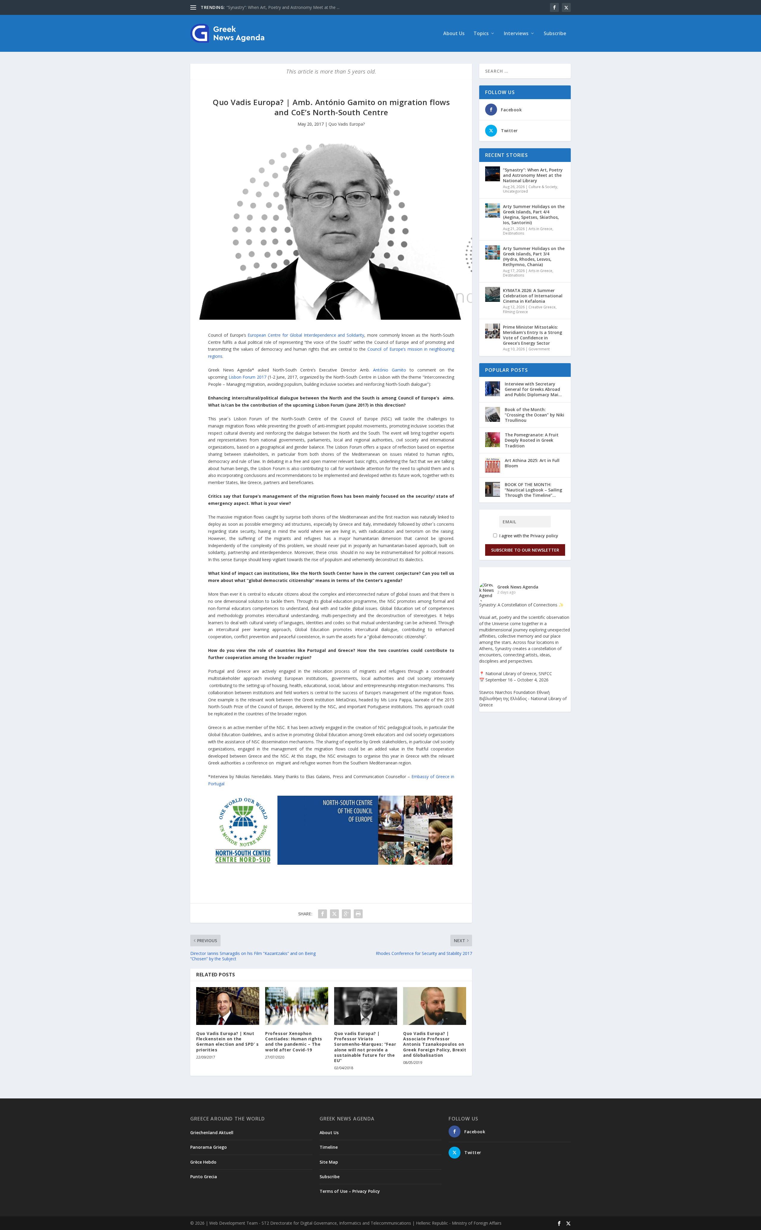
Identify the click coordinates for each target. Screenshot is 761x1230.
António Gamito (389, 370)
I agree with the (528, 535)
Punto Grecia (203, 1176)
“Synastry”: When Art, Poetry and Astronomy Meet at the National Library (533, 175)
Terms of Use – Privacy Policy (350, 1191)
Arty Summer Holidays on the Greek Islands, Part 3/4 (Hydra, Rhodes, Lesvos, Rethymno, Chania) (534, 257)
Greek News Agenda (517, 587)
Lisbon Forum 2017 (248, 377)
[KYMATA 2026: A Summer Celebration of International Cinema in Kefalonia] (492, 294)
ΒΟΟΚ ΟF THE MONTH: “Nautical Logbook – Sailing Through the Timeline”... (533, 490)
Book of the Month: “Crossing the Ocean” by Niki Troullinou (534, 415)
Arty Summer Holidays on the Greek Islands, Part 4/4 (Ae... (282, 7)
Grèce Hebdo (203, 1162)
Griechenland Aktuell (211, 1132)
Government (539, 349)
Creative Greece (542, 307)
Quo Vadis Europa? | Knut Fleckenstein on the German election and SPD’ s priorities (227, 1042)
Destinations (513, 233)
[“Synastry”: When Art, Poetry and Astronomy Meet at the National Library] (492, 173)
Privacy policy (544, 535)
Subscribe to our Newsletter (525, 550)
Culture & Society (543, 186)
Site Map (329, 1162)
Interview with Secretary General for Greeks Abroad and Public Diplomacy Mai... (533, 389)
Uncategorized (515, 191)
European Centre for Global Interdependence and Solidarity (306, 335)
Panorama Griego (208, 1147)
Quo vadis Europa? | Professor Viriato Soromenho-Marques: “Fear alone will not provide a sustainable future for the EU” (365, 1047)
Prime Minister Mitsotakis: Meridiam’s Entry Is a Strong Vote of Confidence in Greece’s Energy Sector (532, 335)
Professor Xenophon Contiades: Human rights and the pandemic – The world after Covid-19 (293, 1042)
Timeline (329, 1147)
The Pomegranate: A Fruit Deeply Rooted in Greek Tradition (532, 440)
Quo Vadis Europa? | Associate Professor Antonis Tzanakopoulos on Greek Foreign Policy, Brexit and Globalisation (434, 1044)
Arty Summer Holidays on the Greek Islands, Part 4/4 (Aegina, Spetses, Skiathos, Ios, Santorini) (534, 215)
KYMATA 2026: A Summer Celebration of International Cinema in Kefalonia (532, 296)
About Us (454, 34)
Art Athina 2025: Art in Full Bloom (532, 463)
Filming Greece (515, 311)
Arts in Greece (540, 228)
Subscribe (555, 34)
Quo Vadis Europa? (346, 124)
